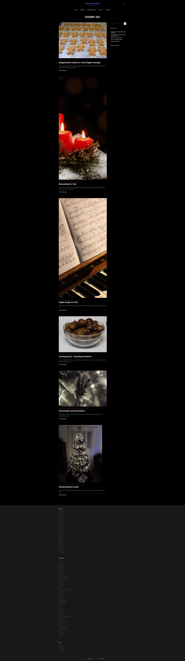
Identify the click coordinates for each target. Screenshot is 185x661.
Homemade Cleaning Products (64, 589)
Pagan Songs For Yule (68, 302)
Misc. (60, 605)
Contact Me (107, 9)
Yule (65, 60)
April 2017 (60, 543)
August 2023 (61, 512)
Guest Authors (61, 585)
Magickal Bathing (62, 602)
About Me (101, 9)
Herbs (60, 587)
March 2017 (61, 545)
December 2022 (62, 516)
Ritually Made (92, 3)
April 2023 (60, 514)
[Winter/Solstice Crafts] (80, 454)
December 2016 (62, 550)
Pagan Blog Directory (91, 9)
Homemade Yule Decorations (72, 411)
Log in (60, 644)
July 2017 (60, 538)
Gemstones (61, 584)
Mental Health (61, 604)
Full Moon (60, 580)
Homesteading (61, 591)
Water (60, 631)
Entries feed (61, 646)
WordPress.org (61, 650)
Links (60, 596)
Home (76, 9)
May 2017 (60, 541)
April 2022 (60, 525)
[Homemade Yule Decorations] (83, 389)
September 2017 (62, 534)
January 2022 (61, 527)
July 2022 (60, 523)
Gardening (61, 582)
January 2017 (61, 549)
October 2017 (61, 532)
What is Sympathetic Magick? (117, 39)
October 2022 (61, 518)
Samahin (60, 620)
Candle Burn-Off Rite (115, 41)
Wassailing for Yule (67, 184)
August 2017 (61, 536)
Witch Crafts (71, 408)
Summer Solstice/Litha (63, 627)
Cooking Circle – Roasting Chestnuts (75, 356)
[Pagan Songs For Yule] (83, 248)
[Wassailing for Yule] (83, 128)
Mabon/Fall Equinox (62, 600)
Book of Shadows (62, 567)
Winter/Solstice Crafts (69, 487)
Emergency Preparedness (64, 578)
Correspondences (62, 573)
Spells (60, 624)
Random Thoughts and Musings (65, 616)
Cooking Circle (61, 60)
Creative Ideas (61, 408)
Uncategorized (61, 629)
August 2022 (61, 521)
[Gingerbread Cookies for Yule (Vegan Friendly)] (83, 40)
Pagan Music (61, 300)
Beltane (60, 565)
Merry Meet (82, 9)
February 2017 (61, 547)
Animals (60, 562)
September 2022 (62, 519)
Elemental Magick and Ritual (64, 576)
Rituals (60, 618)
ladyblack (77, 60)
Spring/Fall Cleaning (62, 626)
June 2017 (60, 539)
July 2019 (60, 528)
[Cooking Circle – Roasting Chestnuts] (83, 334)
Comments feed (62, 648)
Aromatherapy (61, 563)
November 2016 (62, 552)
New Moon (61, 607)
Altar (60, 560)
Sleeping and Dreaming (63, 622)
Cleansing (60, 569)
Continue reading (62, 70)
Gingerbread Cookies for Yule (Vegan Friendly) (79, 62)
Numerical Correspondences (116, 37)
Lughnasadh (61, 598)
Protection (61, 615)
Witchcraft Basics (62, 635)
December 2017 (62, 530)
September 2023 (62, 510)
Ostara (60, 609)
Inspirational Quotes (62, 595)
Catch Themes (101, 658)
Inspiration (67, 408)
